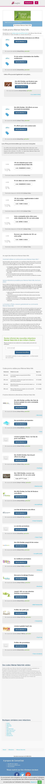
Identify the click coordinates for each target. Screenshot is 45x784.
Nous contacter (11, 766)
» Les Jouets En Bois (35, 94)
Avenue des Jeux (10, 731)
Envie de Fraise (9, 728)
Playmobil (8, 732)
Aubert (8, 723)
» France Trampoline (37, 520)
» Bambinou (39, 586)
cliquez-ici (33, 782)
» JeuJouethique (38, 504)
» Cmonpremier (38, 621)
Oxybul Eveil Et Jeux (10, 730)
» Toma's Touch (38, 537)
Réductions (28, 3)
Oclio (7, 727)
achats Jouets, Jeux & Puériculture (20, 33)
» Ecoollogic (39, 468)
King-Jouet (8, 726)
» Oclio (40, 431)
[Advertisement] (22, 101)
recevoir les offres (23, 352)
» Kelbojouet (39, 570)
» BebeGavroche (38, 486)
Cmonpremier (9, 735)
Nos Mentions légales (13, 763)
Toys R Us (8, 724)
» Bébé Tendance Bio (37, 604)
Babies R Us (9, 734)
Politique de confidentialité (14, 765)
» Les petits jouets (37, 553)
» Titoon (40, 449)
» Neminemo (39, 415)
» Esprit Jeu (39, 637)
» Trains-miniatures (37, 653)
